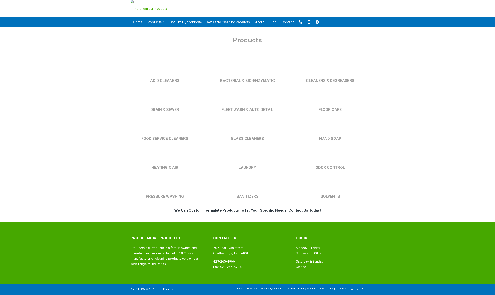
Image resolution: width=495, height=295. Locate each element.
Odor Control (330, 167)
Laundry (247, 167)
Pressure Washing (165, 196)
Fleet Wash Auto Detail (247, 109)
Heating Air (164, 167)
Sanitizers (247, 196)
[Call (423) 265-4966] (300, 22)
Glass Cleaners (247, 138)
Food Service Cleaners (164, 138)
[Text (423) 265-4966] (309, 22)
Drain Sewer (164, 109)
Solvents (330, 196)
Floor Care (330, 109)
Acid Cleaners (164, 80)
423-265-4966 (224, 261)
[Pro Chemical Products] (149, 8)
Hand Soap (330, 138)
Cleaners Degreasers (330, 80)
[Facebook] (317, 22)
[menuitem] (138, 22)
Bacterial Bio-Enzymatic (247, 80)
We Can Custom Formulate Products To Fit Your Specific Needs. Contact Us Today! (247, 210)
